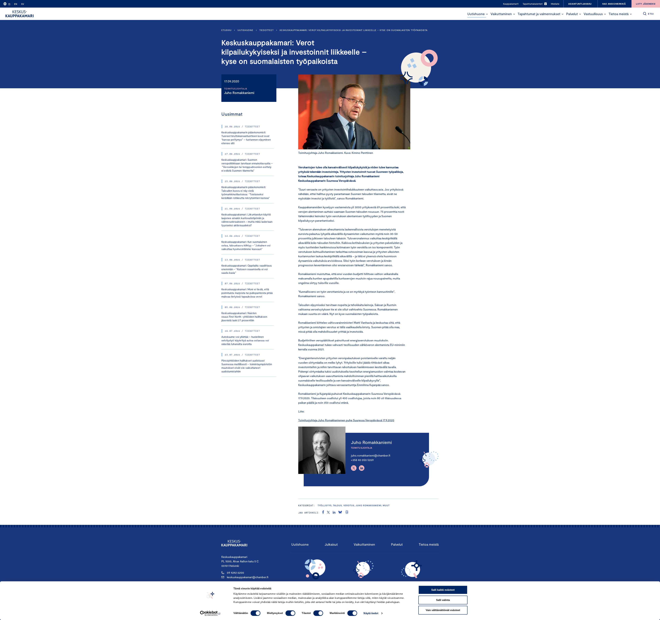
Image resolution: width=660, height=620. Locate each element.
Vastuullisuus (593, 14)
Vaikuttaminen (501, 14)
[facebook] (323, 512)
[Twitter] (353, 468)
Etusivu (226, 30)
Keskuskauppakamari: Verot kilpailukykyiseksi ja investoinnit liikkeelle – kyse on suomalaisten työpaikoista (353, 30)
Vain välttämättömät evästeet (443, 610)
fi (9, 4)
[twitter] (328, 513)
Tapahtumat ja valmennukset (539, 14)
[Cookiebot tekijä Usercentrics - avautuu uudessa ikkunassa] (211, 613)
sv (22, 4)
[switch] (290, 613)
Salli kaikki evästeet (443, 589)
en (15, 4)
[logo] (20, 13)
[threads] (347, 512)
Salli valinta (443, 599)
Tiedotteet (266, 30)
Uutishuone (476, 14)
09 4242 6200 (235, 572)
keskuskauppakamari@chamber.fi (247, 577)
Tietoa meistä (619, 14)
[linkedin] (334, 513)
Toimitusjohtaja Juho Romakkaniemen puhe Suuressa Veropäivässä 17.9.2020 (346, 420)
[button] (487, 14)
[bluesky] (340, 512)
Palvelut (572, 14)
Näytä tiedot (371, 613)
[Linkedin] (361, 468)
